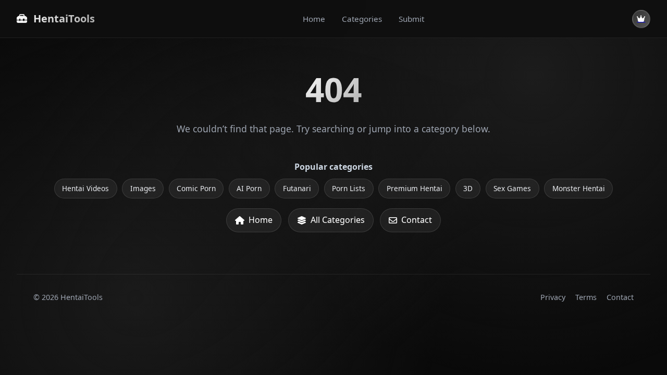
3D (468, 188)
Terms (586, 297)
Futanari (297, 188)
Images (143, 188)
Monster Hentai (578, 188)
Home (314, 19)
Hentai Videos (85, 188)
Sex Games (512, 188)
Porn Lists (348, 188)
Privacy (552, 297)
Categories (362, 19)
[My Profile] (641, 19)
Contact (416, 220)
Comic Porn (196, 188)
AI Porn (249, 188)
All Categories (338, 220)
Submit (411, 19)
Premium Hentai (414, 188)
